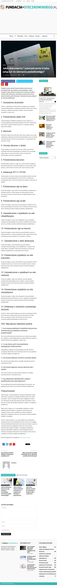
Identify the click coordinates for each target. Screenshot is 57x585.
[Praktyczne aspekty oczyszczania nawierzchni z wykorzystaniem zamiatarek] (42, 143)
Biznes (11, 36)
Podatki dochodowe (10, 65)
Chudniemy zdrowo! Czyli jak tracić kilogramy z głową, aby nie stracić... (50, 135)
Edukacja (31, 36)
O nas (24, 1)
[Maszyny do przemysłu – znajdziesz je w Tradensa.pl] (42, 126)
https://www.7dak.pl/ (25, 437)
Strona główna (18, 1)
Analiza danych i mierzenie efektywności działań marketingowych (45, 556)
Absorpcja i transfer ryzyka (45, 567)
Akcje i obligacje (42, 547)
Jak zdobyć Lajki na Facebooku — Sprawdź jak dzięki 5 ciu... (31, 558)
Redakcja (7, 74)
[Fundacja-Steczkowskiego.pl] (28, 7)
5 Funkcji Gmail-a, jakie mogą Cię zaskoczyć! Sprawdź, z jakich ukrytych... (31, 566)
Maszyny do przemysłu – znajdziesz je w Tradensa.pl (49, 126)
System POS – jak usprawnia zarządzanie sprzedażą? (47, 98)
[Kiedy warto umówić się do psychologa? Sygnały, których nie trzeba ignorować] (42, 117)
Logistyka (44, 36)
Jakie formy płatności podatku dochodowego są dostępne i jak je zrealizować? (30, 490)
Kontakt (32, 1)
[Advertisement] (28, 23)
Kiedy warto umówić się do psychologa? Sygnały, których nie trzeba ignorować (51, 118)
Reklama (28, 1)
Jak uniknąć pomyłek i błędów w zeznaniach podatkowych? (7, 454)
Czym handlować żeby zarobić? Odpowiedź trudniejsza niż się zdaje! (31, 549)
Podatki (4, 65)
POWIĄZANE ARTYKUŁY (8, 475)
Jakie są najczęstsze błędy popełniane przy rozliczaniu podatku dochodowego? (29, 454)
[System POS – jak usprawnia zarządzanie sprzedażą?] (47, 90)
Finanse (37, 36)
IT (15, 36)
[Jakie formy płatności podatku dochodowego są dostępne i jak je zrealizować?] (31, 482)
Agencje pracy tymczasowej (45, 565)
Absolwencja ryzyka (43, 562)
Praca (26, 36)
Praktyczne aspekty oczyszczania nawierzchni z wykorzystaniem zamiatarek (50, 144)
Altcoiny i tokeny (43, 560)
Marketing (20, 36)
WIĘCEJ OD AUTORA (21, 475)
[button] (54, 36)
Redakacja (41, 101)
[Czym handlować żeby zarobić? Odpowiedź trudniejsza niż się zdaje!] (23, 548)
